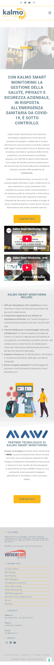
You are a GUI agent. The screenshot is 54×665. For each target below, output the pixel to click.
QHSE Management (14, 593)
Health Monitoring (13, 590)
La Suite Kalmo (12, 569)
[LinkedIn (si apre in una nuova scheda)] (25, 2)
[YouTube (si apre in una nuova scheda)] (29, 2)
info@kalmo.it (11, 633)
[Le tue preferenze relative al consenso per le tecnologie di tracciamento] (49, 660)
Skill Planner (11, 576)
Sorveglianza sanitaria (15, 583)
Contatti (8, 604)
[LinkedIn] (11, 643)
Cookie (46, 655)
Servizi (8, 600)
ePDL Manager (12, 579)
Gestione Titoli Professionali (18, 597)
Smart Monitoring (13, 586)
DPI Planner (10, 572)
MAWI (9, 454)
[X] (7, 643)
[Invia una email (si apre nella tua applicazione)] (33, 2)
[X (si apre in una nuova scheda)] (21, 2)
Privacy (36, 655)
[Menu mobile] (49, 13)
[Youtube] (14, 643)
